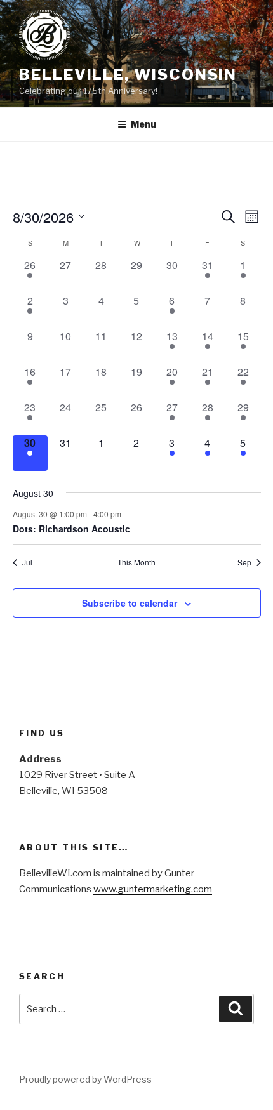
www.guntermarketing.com (152, 889)
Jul (27, 562)
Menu (143, 124)
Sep (244, 562)
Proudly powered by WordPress (85, 1079)
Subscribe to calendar (129, 603)
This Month (136, 562)
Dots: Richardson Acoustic (71, 528)
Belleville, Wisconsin (128, 74)
